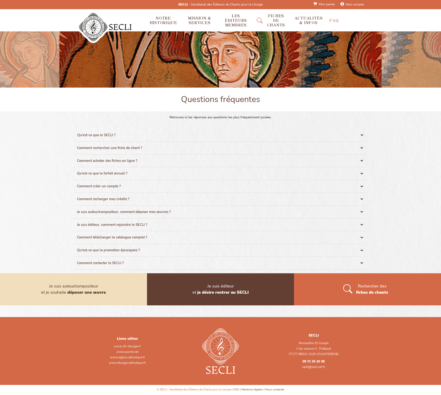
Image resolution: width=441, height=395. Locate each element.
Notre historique (163, 20)
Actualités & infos (308, 20)
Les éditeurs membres (236, 20)
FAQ (334, 20)
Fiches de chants (276, 20)
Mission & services (199, 20)
